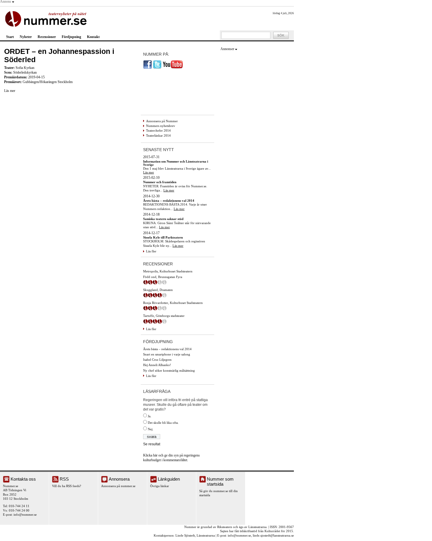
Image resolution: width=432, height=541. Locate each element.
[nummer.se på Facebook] (147, 68)
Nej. (150, 429)
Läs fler (151, 251)
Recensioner (47, 37)
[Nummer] (47, 18)
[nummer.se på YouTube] (173, 68)
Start (10, 37)
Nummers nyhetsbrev (160, 126)
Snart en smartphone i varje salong (166, 354)
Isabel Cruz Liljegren (157, 359)
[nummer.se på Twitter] (157, 68)
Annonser (227, 49)
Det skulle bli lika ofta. (163, 422)
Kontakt (93, 37)
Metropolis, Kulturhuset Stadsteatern (167, 271)
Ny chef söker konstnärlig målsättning (169, 370)
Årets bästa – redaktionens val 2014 (167, 349)
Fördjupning (71, 37)
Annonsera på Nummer (162, 121)
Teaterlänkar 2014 (158, 135)
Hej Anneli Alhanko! (157, 365)
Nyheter (26, 37)
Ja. (149, 416)
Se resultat (151, 444)
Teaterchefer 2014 (158, 130)
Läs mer (9, 91)
